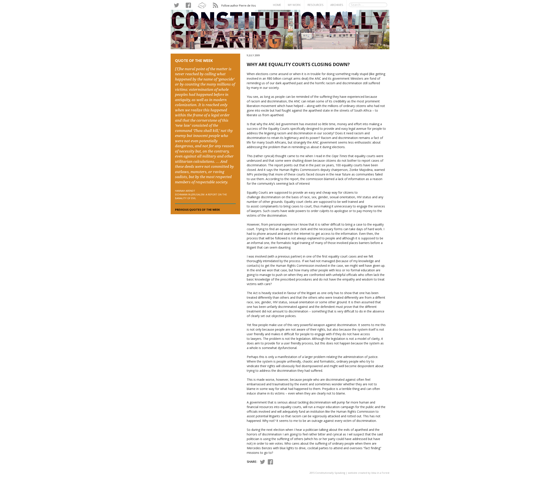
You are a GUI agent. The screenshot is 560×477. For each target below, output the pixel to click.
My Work (294, 5)
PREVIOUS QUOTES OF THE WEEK (197, 210)
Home (277, 5)
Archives (336, 5)
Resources (316, 5)
